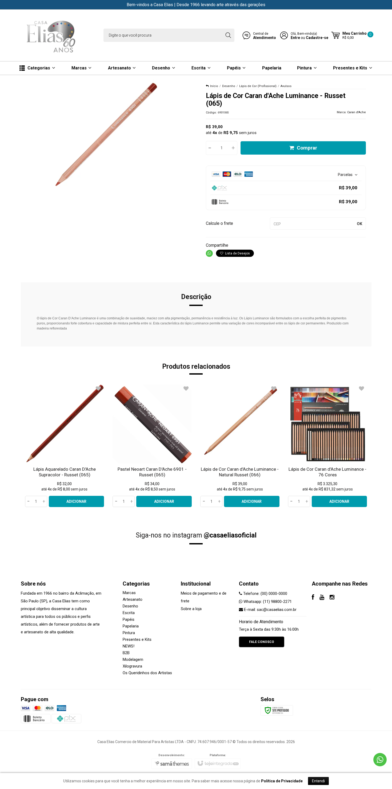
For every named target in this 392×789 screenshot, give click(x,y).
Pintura (129, 632)
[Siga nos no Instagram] (332, 597)
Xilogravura (132, 666)
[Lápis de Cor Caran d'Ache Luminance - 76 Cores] (327, 446)
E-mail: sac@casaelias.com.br (270, 609)
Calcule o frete (219, 223)
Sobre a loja (191, 608)
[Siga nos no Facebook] (313, 597)
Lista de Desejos (237, 253)
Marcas (129, 592)
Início (214, 86)
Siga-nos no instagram (196, 535)
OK (359, 223)
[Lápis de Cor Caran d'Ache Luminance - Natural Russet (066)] (240, 446)
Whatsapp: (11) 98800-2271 (267, 601)
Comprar (307, 148)
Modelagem (133, 659)
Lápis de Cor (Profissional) (258, 86)
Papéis (128, 619)
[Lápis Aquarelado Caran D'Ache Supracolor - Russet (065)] (64, 446)
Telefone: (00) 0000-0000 (264, 593)
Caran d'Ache (356, 112)
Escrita (129, 612)
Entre (295, 38)
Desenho (228, 86)
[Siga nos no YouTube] (321, 597)
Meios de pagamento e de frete (203, 597)
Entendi (318, 781)
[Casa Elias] (52, 35)
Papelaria (131, 626)
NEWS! (128, 646)
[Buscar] (228, 35)
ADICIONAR (76, 501)
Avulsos (286, 86)
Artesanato (132, 599)
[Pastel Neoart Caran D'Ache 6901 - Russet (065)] (152, 446)
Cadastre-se (317, 38)
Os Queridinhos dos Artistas (147, 672)
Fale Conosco (261, 642)
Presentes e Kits (137, 639)
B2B (126, 652)
